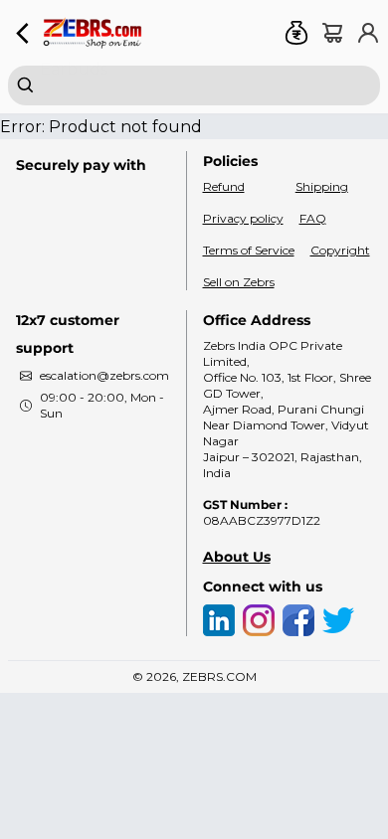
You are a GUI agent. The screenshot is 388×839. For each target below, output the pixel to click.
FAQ (312, 218)
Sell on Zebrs (239, 281)
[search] (194, 85)
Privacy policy (243, 218)
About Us (237, 557)
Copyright (340, 250)
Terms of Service (248, 250)
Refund (224, 186)
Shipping (321, 186)
